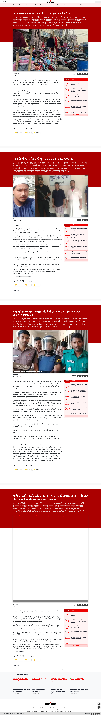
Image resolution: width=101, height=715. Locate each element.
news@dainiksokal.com (45, 711)
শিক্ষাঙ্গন (66, 5)
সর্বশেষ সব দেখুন (76, 114)
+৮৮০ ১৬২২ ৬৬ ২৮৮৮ (59, 711)
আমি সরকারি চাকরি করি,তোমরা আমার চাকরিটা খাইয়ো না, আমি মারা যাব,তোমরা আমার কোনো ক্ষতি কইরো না (50, 498)
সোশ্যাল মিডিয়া (79, 5)
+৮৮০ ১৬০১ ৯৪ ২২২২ (35, 711)
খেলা (53, 5)
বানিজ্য (71, 5)
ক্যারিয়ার (45, 707)
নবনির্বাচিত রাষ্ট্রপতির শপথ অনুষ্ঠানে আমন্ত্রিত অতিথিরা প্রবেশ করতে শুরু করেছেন (78, 90)
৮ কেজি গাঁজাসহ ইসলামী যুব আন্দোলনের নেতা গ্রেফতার (43, 159)
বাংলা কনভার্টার (67, 707)
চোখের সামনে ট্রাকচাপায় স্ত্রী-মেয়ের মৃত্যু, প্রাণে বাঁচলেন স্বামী (79, 95)
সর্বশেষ (14, 5)
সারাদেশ (31, 5)
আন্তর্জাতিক (47, 5)
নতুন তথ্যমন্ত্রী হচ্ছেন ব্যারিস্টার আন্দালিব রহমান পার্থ (79, 83)
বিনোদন (59, 5)
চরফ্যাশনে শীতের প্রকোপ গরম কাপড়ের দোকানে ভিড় (42, 13)
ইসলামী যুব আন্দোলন (19, 276)
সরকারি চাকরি (21, 651)
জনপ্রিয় (73, 79)
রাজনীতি (25, 5)
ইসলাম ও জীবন (39, 5)
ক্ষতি (17, 651)
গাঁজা (25, 276)
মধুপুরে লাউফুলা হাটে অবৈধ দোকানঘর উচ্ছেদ (79, 101)
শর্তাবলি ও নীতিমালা (59, 707)
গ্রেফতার (29, 276)
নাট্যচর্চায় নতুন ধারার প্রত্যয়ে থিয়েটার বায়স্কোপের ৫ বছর (78, 113)
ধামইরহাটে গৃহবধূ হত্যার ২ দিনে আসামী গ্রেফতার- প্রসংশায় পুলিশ (79, 107)
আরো (86, 5)
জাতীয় (19, 5)
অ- (98, 707)
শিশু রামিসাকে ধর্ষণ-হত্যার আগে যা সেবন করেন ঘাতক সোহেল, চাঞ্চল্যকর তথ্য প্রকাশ (47, 313)
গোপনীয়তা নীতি (51, 707)
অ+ (99, 704)
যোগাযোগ (40, 707)
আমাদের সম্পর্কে (34, 707)
